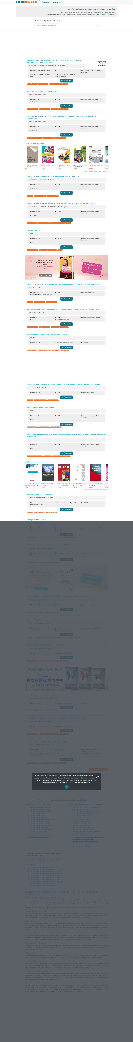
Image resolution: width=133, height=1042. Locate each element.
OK (66, 787)
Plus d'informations (66, 81)
